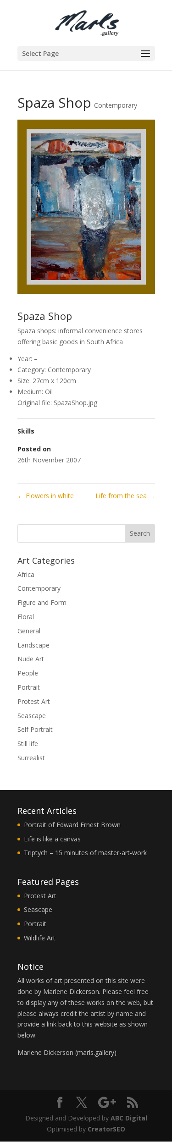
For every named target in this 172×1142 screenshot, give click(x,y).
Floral (25, 616)
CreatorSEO (106, 1129)
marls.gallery (95, 1052)
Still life (27, 743)
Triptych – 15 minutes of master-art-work (85, 852)
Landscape (33, 645)
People (27, 673)
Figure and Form (42, 602)
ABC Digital (129, 1118)
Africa (25, 574)
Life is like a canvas (52, 839)
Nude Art (30, 658)
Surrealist (31, 757)
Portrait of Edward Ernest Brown (72, 824)
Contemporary (115, 105)
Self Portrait (35, 729)
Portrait (28, 687)
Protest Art (33, 701)
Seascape (31, 715)
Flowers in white (45, 495)
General (28, 630)
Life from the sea (125, 495)
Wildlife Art (39, 937)
